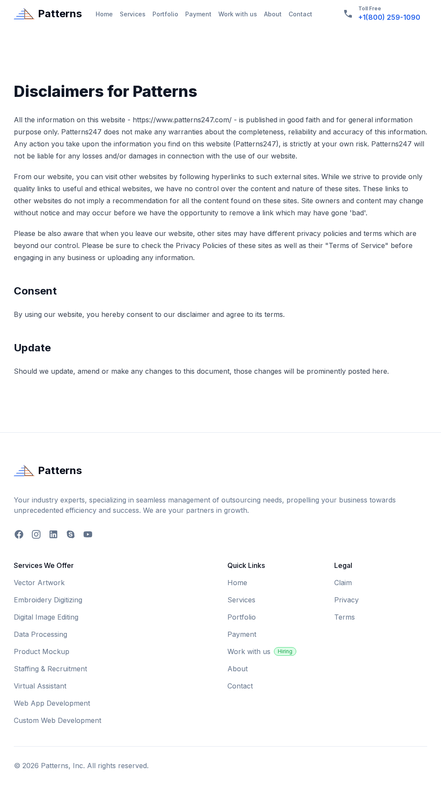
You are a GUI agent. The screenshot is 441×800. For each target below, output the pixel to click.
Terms (344, 617)
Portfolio (165, 14)
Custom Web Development (57, 720)
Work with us (237, 14)
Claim (343, 582)
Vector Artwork (39, 582)
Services (133, 14)
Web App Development (52, 703)
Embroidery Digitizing (48, 599)
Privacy (346, 599)
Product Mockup (41, 651)
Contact (300, 14)
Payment (198, 14)
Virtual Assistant (40, 686)
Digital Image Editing (46, 617)
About (273, 14)
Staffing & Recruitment (50, 668)
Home (104, 14)
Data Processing (40, 634)
